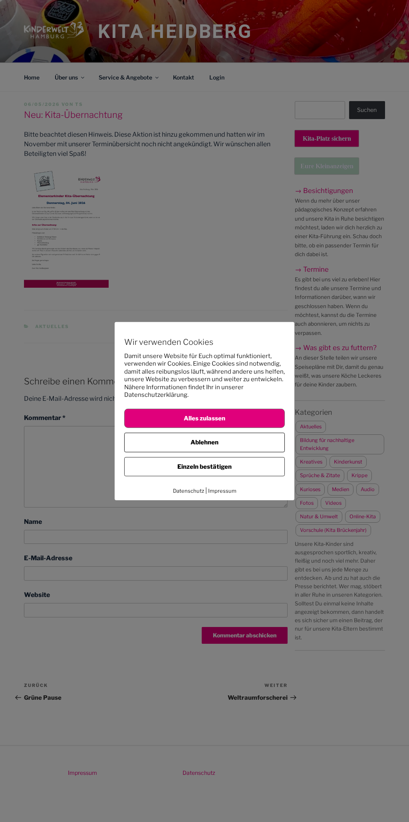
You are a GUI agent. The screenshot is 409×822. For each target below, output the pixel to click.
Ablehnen (204, 442)
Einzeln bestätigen (204, 466)
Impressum (222, 491)
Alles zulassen (204, 418)
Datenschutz (188, 491)
